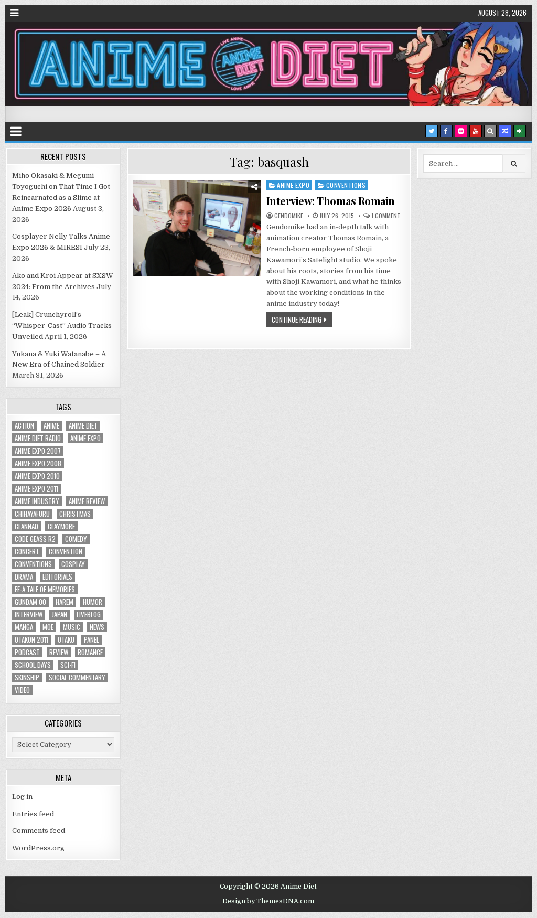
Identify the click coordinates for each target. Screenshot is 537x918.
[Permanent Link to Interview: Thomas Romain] (197, 228)
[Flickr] (461, 131)
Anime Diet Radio (38, 438)
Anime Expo (293, 184)
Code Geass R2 (35, 539)
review (58, 652)
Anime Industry (37, 501)
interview (28, 615)
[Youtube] (475, 131)
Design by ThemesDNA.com (268, 901)
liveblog (89, 615)
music (71, 627)
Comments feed (38, 831)
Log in (22, 796)
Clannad (26, 526)
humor (92, 602)
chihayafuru (32, 514)
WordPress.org (38, 848)
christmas (75, 514)
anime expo (85, 438)
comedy (76, 539)
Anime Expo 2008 (38, 463)
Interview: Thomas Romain (330, 201)
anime (51, 426)
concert (27, 552)
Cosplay (73, 564)
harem (64, 602)
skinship (27, 677)
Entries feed (33, 814)
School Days (33, 665)
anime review (87, 501)
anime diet (83, 426)
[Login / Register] (519, 131)
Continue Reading (296, 319)
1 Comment (386, 215)
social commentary (77, 677)
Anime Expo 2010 (37, 476)
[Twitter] (431, 131)
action (24, 426)
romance (90, 652)
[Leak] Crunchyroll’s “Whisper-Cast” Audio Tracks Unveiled (62, 325)
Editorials (57, 577)
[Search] (490, 131)
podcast (27, 652)
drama (24, 577)
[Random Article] (505, 131)
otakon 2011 (31, 640)
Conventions (346, 184)
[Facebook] (446, 131)
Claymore (61, 526)
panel (91, 640)
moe (47, 627)
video (22, 690)
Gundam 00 (30, 602)
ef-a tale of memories (45, 589)
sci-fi (68, 665)
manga (24, 627)
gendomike (288, 215)
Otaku (66, 640)
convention (65, 552)
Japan (59, 615)
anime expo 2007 (38, 451)
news (97, 627)
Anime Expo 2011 (36, 489)
